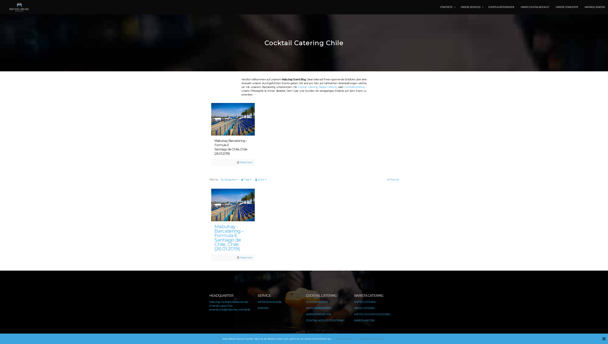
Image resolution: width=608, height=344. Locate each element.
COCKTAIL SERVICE (317, 302)
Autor (261, 179)
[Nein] (604, 338)
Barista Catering (328, 87)
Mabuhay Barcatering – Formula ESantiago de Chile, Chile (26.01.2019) (229, 238)
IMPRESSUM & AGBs (269, 302)
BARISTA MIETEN (364, 320)
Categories (230, 179)
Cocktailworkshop (354, 87)
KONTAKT (263, 308)
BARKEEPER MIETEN (318, 314)
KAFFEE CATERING (365, 302)
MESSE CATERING (364, 308)
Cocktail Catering (307, 87)
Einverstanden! (344, 339)
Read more (246, 162)
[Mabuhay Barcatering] (19, 7)
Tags (246, 179)
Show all (394, 179)
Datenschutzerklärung (371, 339)
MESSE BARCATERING (319, 308)
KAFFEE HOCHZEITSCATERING (372, 314)
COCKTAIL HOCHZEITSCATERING (325, 320)
